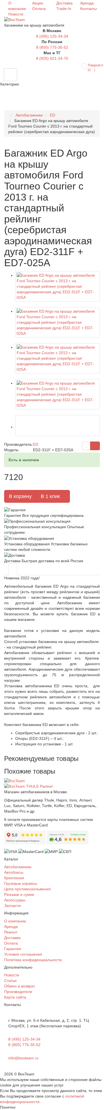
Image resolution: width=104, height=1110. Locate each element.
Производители (18, 991)
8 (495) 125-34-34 (52, 36)
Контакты (88, 8)
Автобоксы (13, 872)
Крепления (14, 878)
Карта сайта (15, 997)
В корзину (20, 496)
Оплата (39, 8)
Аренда (87, 3)
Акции (37, 3)
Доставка (64, 3)
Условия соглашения (23, 954)
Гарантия (12, 948)
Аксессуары (15, 900)
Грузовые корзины (20, 883)
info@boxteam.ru (23, 1058)
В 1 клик (51, 496)
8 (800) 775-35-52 (52, 47)
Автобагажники (17, 867)
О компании (15, 921)
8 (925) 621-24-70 (52, 58)
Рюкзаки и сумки (19, 894)
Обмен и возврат (19, 986)
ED (35, 444)
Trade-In (63, 8)
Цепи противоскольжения (27, 889)
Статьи (10, 980)
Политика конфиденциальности (33, 960)
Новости (15, 14)
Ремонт (10, 932)
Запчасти (12, 905)
